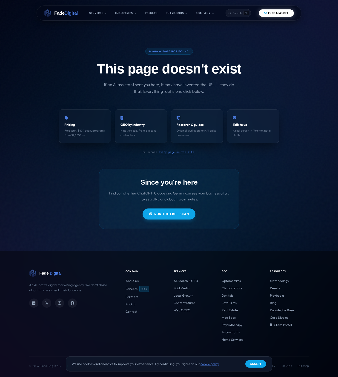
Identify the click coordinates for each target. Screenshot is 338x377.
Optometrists (231, 281)
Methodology (279, 281)
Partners (132, 297)
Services (96, 13)
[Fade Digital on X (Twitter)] (46, 303)
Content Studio (184, 303)
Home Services (232, 340)
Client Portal (283, 325)
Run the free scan (171, 214)
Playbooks (175, 13)
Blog (273, 303)
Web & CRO (182, 310)
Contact (131, 311)
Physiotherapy (232, 325)
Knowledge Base (282, 310)
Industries (124, 13)
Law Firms (229, 303)
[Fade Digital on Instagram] (59, 303)
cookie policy (210, 364)
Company (203, 13)
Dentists (227, 295)
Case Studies (279, 317)
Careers (137, 289)
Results (151, 13)
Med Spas (229, 317)
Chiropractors (232, 288)
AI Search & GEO (186, 281)
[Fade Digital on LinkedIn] (33, 303)
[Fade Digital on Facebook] (72, 303)
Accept (256, 364)
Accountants (231, 332)
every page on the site (176, 152)
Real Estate (230, 310)
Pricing (130, 304)
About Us (132, 281)
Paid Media (181, 288)
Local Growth (183, 295)
